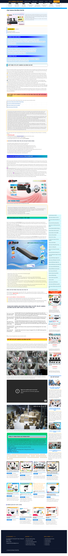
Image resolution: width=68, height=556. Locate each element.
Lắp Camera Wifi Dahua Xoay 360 (54, 284)
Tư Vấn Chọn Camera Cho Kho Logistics (54, 240)
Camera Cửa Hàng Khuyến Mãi (31, 541)
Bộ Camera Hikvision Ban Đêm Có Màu (54, 220)
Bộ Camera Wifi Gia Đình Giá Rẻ (13, 471)
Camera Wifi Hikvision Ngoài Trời (54, 257)
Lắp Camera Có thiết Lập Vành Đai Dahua (54, 226)
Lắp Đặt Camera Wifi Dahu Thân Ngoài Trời (14, 49)
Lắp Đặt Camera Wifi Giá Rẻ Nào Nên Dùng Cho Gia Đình (54, 409)
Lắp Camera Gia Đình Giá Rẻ (15, 10)
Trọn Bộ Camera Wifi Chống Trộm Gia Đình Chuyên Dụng (52, 473)
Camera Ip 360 (51, 279)
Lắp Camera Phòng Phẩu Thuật (54, 244)
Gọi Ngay (56, 1)
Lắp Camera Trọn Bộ (29, 540)
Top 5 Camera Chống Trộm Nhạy (13, 39)
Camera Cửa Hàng (27, 1)
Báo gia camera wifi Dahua (31, 51)
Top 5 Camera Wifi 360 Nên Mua (54, 266)
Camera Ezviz (47, 544)
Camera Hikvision (48, 541)
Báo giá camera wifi (25, 49)
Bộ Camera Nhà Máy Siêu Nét (54, 343)
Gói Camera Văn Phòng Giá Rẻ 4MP (33, 457)
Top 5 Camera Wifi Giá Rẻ (12, 43)
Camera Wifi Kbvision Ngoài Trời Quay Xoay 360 (55, 255)
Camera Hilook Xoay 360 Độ (53, 277)
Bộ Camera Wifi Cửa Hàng (30, 538)
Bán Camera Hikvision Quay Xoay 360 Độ (55, 287)
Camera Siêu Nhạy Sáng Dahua (54, 222)
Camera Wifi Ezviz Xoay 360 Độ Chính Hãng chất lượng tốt (17, 51)
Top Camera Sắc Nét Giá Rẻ (12, 41)
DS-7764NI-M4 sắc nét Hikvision (25, 516)
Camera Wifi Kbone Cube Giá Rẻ (54, 268)
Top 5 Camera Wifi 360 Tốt (34, 39)
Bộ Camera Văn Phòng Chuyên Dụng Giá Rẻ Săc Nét (17, 457)
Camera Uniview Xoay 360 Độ (53, 273)
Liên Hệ (50, 1)
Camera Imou (47, 543)
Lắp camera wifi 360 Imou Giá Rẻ (13, 53)
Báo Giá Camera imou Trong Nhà (24, 39)
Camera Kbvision (48, 540)
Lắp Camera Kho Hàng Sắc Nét (55, 305)
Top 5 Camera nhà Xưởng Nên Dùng (39, 41)
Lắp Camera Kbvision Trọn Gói (53, 217)
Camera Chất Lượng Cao (30, 543)
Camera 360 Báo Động (52, 275)
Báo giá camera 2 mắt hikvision (28, 41)
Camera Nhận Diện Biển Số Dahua (54, 228)
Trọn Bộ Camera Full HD (53, 215)
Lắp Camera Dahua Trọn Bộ (49, 538)
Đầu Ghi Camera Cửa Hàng (30, 544)
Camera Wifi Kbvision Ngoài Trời (54, 262)
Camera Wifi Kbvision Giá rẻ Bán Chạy (55, 264)
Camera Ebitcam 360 (22, 53)
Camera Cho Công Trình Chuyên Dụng (54, 250)
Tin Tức (46, 1)
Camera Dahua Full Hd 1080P (53, 232)
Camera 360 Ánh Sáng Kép (53, 289)
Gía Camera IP (19, 41)
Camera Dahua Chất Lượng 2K (54, 230)
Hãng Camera (34, 1)
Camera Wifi (41, 1)
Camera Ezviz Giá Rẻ (32, 49)
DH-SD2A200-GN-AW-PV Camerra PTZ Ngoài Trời (20, 454)
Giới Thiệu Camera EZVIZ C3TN (34, 454)
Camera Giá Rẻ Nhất (52, 242)
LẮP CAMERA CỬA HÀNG (15, 1)
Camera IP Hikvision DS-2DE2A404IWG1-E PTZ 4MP (51, 494)
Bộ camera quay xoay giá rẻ (54, 324)
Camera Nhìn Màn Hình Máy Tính (54, 252)
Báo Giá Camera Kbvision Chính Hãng (24, 455)
